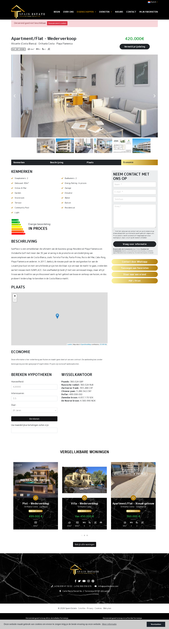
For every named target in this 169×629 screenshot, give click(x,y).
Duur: (13, 404)
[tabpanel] (35, 497)
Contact (131, 11)
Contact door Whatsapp (134, 261)
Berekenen (34, 418)
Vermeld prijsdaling (134, 46)
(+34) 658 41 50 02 (63, 586)
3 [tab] (87, 535)
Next (154, 96)
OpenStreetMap (86, 344)
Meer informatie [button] (109, 624)
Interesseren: (17, 393)
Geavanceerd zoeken (57, 23)
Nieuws (119, 11)
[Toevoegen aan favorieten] (35, 497)
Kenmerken (19, 162)
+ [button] (15, 296)
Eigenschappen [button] (85, 11)
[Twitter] (79, 581)
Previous (14, 96)
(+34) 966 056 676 (82, 586)
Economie (128, 162)
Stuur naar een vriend (134, 274)
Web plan (107, 608)
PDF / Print (135, 280)
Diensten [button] (104, 11)
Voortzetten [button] (156, 624)
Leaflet (69, 344)
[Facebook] (75, 581)
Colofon (81, 608)
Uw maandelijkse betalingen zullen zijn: (30, 425)
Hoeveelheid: (17, 381)
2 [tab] (84, 535)
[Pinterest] (93, 581)
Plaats (90, 162)
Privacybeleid (117, 236)
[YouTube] (84, 581)
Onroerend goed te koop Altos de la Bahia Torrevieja (47, 618)
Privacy (90, 608)
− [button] (15, 300)
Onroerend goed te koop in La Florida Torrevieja (122, 618)
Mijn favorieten (148, 11)
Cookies (98, 608)
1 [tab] (82, 535)
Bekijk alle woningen (84, 544)
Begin (57, 11)
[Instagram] (88, 581)
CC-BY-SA (103, 344)
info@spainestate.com (108, 586)
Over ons (68, 11)
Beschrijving (56, 162)
